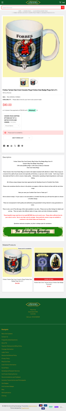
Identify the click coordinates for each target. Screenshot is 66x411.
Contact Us (5, 336)
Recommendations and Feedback (11, 377)
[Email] (7, 145)
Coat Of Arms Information (9, 364)
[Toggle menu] (2, 2)
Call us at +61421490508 (33, 317)
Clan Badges (5, 383)
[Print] (11, 145)
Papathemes (25, 408)
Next (62, 269)
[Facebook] (4, 145)
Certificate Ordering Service (9, 374)
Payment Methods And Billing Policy (12, 346)
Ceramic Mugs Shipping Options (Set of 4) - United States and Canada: (12, 119)
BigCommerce (33, 406)
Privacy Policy (6, 358)
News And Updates (7, 333)
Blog (3, 389)
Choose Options (48, 279)
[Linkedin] (18, 145)
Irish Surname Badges (8, 386)
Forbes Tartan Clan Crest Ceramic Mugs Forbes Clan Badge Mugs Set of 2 (17, 280)
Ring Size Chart (6, 361)
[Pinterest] (22, 145)
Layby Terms (5, 352)
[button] (18, 138)
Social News (5, 368)
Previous (3, 269)
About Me (4, 343)
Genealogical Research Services (11, 371)
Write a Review (7, 93)
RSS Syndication (6, 392)
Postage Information (7, 349)
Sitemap (4, 395)
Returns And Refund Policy (9, 355)
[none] (33, 46)
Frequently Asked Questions (10, 340)
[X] (15, 145)
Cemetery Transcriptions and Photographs (14, 380)
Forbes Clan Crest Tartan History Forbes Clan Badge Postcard (48, 283)
